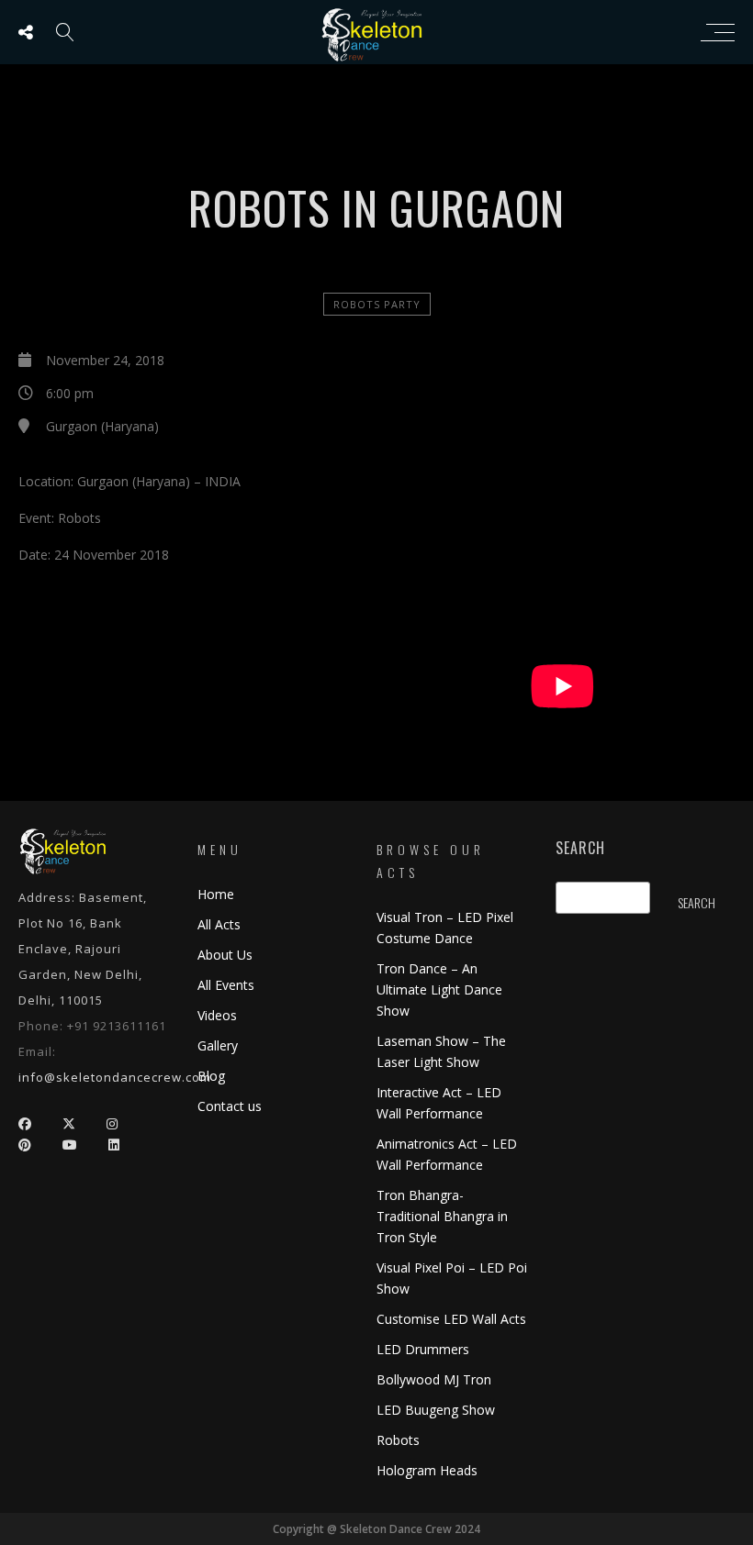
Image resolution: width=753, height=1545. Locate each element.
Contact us (229, 1106)
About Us (225, 954)
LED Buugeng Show (435, 1409)
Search (580, 848)
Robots (398, 1440)
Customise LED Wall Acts (451, 1319)
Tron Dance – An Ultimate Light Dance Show (439, 989)
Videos (217, 1015)
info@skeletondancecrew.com (114, 1077)
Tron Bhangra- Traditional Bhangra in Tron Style (442, 1216)
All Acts (219, 924)
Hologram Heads (427, 1470)
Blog (211, 1075)
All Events (225, 985)
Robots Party (377, 304)
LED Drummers (422, 1349)
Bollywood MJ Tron (433, 1379)
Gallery (217, 1045)
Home (215, 894)
